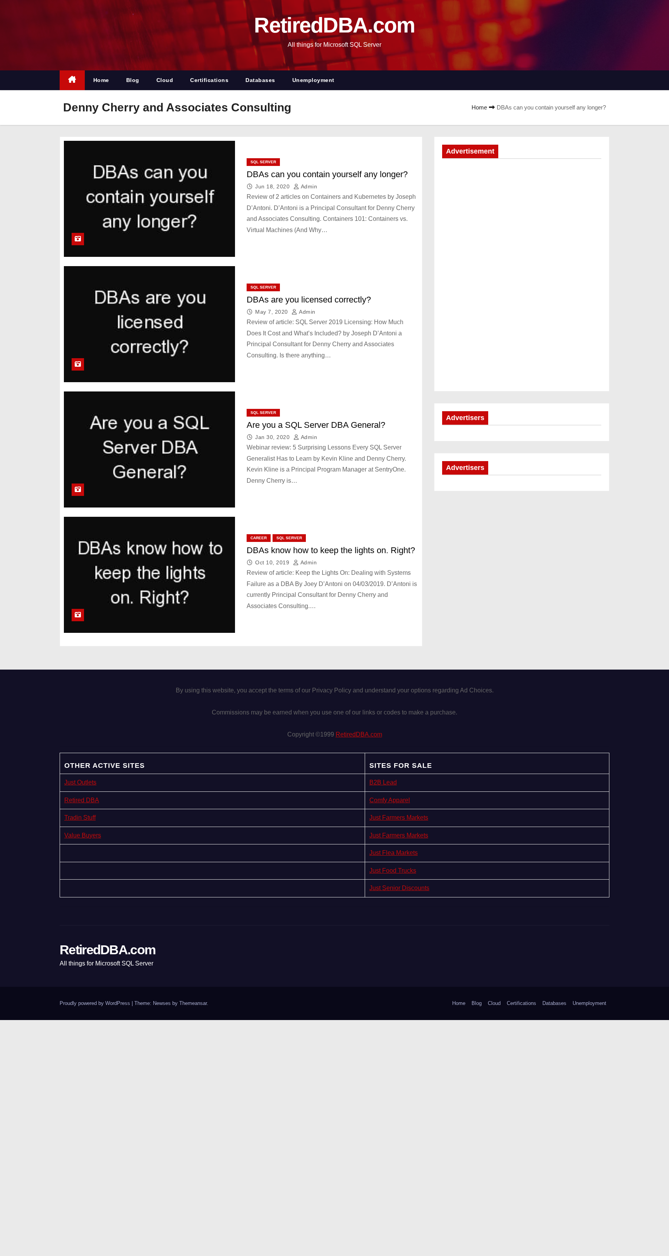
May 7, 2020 (272, 312)
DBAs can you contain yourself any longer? (327, 174)
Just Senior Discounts (399, 888)
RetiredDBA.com (334, 25)
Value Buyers (82, 835)
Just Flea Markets (393, 852)
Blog (132, 80)
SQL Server (263, 162)
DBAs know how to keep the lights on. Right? (331, 550)
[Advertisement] (521, 221)
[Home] (72, 80)
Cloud (164, 80)
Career (258, 538)
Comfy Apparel (389, 800)
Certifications (209, 80)
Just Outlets (80, 782)
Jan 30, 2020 (273, 437)
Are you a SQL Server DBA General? (316, 425)
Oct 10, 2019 (273, 562)
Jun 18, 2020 (273, 186)
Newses (162, 1003)
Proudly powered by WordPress (96, 1003)
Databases (260, 80)
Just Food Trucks (392, 870)
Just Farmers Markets (398, 817)
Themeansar (193, 1003)
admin (308, 186)
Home (101, 80)
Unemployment (313, 80)
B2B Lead (383, 782)
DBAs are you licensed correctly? (309, 299)
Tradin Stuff (80, 817)
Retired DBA (81, 800)
